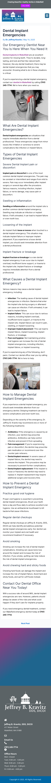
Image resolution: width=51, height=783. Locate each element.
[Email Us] (5, 735)
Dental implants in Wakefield (16, 55)
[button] (45, 15)
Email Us (8, 739)
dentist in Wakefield (22, 82)
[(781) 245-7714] (5, 743)
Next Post (25, 623)
